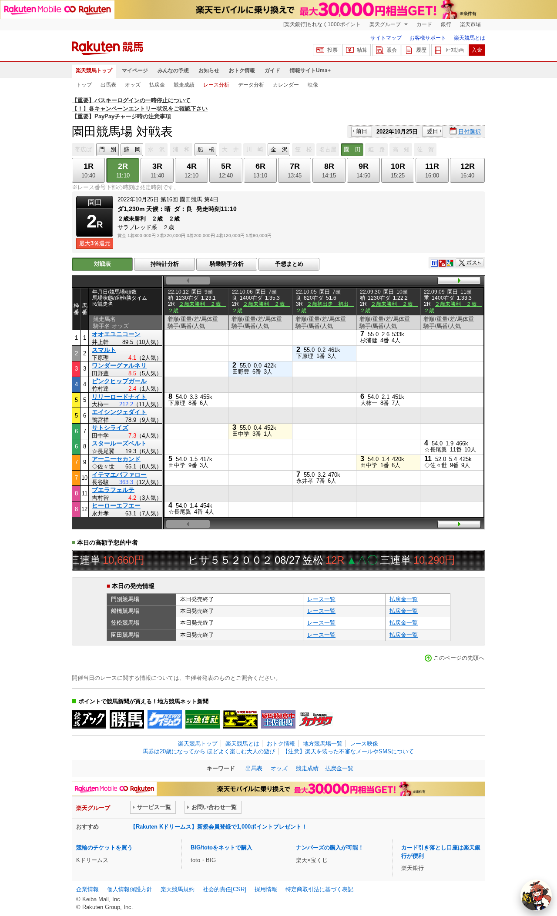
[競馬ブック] (89, 719)
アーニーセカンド (116, 458)
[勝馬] (127, 719)
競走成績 (184, 85)
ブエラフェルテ (113, 489)
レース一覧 (321, 599)
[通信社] (202, 719)
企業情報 (87, 889)
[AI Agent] (536, 895)
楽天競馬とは (469, 38)
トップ (84, 85)
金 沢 (279, 149)
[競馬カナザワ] (316, 719)
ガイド (272, 70)
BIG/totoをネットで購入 (221, 847)
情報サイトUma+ (310, 70)
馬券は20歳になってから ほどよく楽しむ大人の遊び (209, 751)
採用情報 (266, 889)
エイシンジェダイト (119, 411)
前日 (361, 131)
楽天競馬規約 (178, 889)
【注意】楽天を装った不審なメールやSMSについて (348, 751)
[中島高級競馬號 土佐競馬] (278, 719)
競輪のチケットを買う (104, 847)
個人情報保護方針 (129, 889)
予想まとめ (289, 264)
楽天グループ (385, 24)
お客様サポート (427, 38)
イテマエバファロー (119, 474)
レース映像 (364, 743)
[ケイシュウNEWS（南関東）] (165, 719)
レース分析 (216, 85)
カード (424, 24)
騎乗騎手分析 (227, 264)
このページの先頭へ (458, 658)
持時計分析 (165, 264)
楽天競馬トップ (94, 70)
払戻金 (157, 85)
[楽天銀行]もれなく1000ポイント (322, 24)
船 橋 (206, 149)
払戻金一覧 (403, 599)
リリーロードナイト (119, 396)
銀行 (446, 24)
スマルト (104, 349)
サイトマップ (386, 38)
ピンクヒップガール (119, 381)
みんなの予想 (173, 70)
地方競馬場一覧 (322, 743)
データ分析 (251, 85)
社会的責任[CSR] (224, 889)
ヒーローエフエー (116, 505)
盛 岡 (132, 149)
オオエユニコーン (116, 334)
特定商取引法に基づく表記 (319, 889)
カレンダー (286, 85)
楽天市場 (470, 24)
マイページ (135, 70)
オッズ (133, 85)
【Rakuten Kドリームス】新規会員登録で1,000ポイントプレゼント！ (218, 826)
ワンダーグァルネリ (119, 365)
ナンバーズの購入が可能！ (330, 847)
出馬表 (108, 85)
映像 (313, 85)
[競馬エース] (240, 719)
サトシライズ (110, 427)
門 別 (107, 149)
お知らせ (208, 70)
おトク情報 (242, 70)
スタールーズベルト (119, 443)
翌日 (432, 131)
